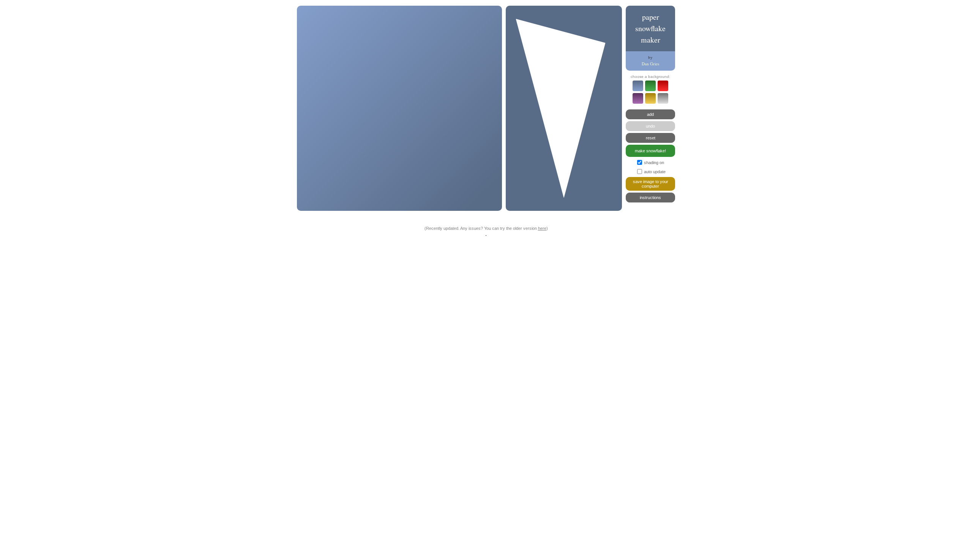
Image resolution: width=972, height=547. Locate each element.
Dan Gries (650, 63)
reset (650, 138)
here (542, 228)
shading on (654, 162)
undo (650, 126)
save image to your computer (650, 183)
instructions (650, 197)
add (650, 114)
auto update (655, 171)
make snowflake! (650, 151)
